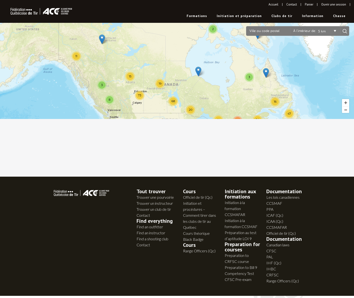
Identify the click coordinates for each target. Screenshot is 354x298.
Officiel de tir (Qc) (197, 197)
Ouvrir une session (333, 4)
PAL (269, 257)
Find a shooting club (152, 238)
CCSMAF (274, 203)
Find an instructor (151, 232)
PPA (269, 209)
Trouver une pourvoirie (155, 197)
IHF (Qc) (273, 263)
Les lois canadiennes (283, 197)
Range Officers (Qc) (199, 250)
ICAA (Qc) (274, 221)
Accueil (273, 4)
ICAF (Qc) (274, 215)
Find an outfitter (150, 226)
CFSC (271, 250)
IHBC (271, 269)
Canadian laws (277, 244)
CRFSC (272, 275)
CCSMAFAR (276, 227)
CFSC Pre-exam (238, 279)
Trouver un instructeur (155, 203)
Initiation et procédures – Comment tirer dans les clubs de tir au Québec (199, 215)
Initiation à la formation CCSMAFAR (235, 208)
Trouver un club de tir (154, 209)
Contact (291, 4)
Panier (309, 4)
